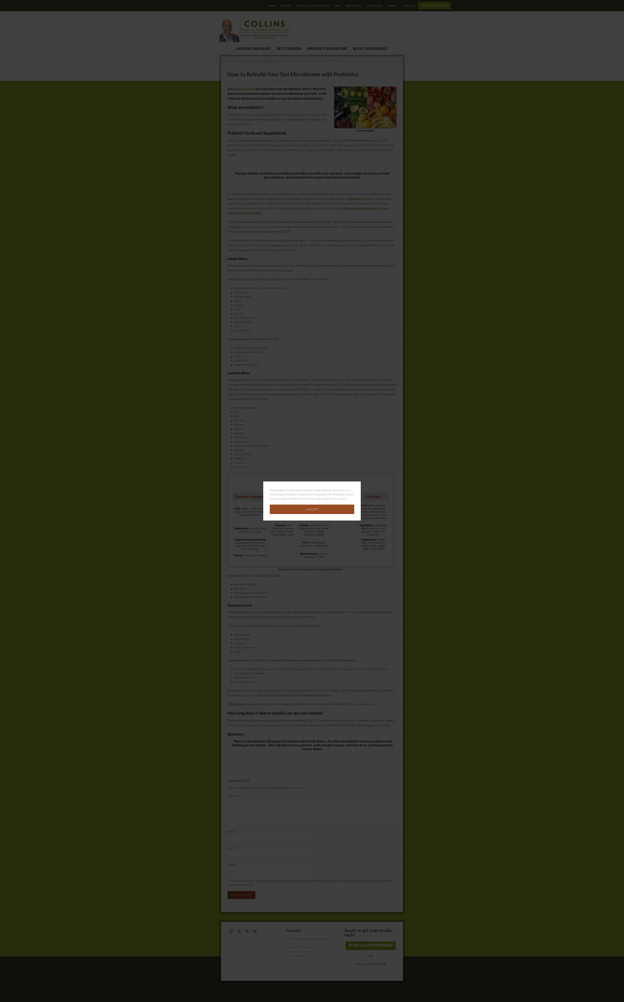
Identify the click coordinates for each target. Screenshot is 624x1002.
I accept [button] (312, 509)
